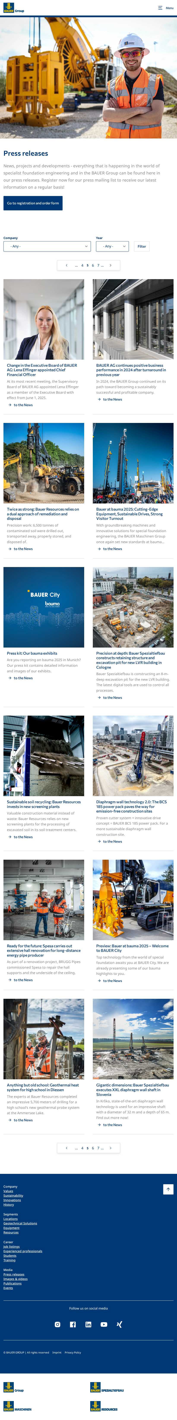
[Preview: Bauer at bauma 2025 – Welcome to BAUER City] (133, 925)
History (8, 1204)
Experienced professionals (22, 1251)
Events (8, 1288)
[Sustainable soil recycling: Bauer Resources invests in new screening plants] (43, 783)
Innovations (12, 1200)
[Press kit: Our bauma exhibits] (43, 637)
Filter (142, 246)
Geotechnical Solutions (20, 1223)
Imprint (56, 1352)
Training (9, 1260)
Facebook (73, 1324)
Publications (12, 1283)
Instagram (57, 1324)
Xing (119, 1324)
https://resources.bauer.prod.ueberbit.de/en (103, 1403)
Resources (11, 1232)
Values (8, 1191)
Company (10, 238)
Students (9, 1256)
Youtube (104, 1324)
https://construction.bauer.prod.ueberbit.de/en (107, 1384)
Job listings (11, 1246)
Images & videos (15, 1279)
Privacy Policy (73, 1352)
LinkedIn (88, 1324)
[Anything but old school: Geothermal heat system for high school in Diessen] (43, 1066)
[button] (168, 1189)
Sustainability (13, 1195)
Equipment (11, 1228)
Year (99, 238)
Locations (10, 1219)
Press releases (13, 1274)
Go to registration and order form (33, 203)
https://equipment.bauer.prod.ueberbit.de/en (17, 1403)
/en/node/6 (12, 1384)
